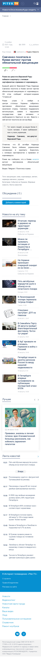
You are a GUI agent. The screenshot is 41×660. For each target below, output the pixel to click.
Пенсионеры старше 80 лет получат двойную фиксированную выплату (23, 482)
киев (18, 177)
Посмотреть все (11, 196)
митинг (34, 177)
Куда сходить (29, 9)
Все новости (37, 451)
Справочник (8, 622)
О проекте (6, 578)
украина (21, 179)
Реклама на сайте (9, 587)
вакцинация (11, 177)
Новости (6, 9)
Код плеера (6, 52)
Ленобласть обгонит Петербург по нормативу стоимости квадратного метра (22, 541)
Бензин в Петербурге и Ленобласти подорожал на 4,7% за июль (23, 521)
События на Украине (19, 182)
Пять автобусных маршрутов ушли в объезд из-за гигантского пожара (23, 458)
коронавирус (26, 177)
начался (35, 159)
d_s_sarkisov (34, 45)
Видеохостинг (8, 600)
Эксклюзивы (16, 9)
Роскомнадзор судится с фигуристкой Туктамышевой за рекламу (24, 473)
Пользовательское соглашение (16, 619)
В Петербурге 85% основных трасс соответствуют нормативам (22, 501)
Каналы (5, 608)
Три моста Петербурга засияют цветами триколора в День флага (22, 551)
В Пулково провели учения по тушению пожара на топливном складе (21, 531)
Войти (37, 3)
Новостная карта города (13, 604)
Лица (4, 615)
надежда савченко (9, 179)
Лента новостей (15, 185)
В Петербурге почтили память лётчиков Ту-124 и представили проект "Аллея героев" (21, 511)
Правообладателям (10, 583)
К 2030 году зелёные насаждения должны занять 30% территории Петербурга (22, 492)
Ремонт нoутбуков (10, 626)
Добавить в (28, 52)
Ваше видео (7, 611)
